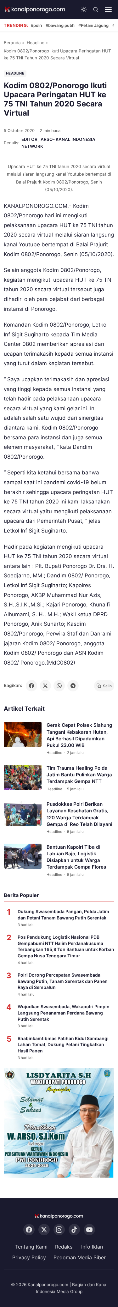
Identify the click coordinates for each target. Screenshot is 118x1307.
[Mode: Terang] (83, 9)
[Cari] (95, 9)
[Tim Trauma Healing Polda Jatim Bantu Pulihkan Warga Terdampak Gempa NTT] (23, 777)
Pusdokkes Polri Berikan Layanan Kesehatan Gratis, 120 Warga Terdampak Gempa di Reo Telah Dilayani (79, 814)
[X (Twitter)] (44, 1230)
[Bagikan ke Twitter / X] (45, 685)
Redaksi (64, 1247)
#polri (36, 25)
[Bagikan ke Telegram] (73, 685)
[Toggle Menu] (108, 9)
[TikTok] (74, 1230)
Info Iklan (92, 1247)
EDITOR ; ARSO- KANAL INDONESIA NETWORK (58, 143)
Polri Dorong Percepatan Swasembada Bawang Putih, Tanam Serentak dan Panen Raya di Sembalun (63, 981)
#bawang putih (60, 25)
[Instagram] (59, 1230)
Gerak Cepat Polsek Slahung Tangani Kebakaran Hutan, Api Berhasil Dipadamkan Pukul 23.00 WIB (79, 735)
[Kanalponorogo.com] (35, 9)
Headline (35, 42)
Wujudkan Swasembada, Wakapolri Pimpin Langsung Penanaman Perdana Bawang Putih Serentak (64, 1012)
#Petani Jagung (93, 25)
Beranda (12, 42)
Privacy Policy (29, 1257)
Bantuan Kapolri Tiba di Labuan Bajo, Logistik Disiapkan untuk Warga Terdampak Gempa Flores (76, 857)
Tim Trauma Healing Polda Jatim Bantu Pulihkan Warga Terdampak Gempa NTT (79, 775)
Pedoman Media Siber (79, 1257)
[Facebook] (29, 1230)
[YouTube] (89, 1230)
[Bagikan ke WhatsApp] (59, 685)
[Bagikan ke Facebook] (31, 685)
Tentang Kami (31, 1247)
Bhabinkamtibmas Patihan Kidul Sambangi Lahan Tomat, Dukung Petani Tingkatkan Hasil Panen (63, 1044)
